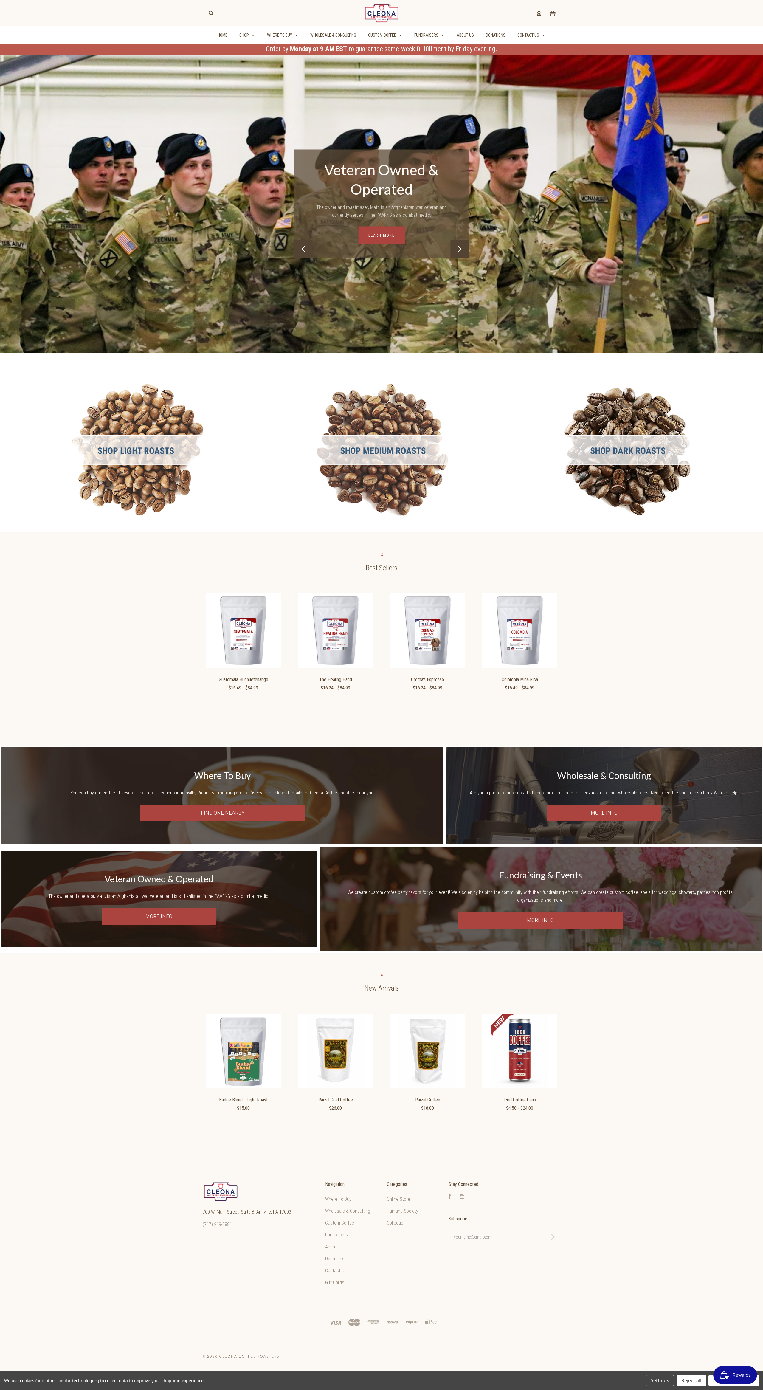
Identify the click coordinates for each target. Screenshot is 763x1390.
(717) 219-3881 (217, 1224)
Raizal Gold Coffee (335, 1100)
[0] (553, 13)
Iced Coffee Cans (519, 1100)
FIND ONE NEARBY (222, 812)
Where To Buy (280, 35)
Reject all (691, 1380)
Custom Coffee (382, 35)
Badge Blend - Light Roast (243, 1100)
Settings (660, 1380)
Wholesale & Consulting (333, 35)
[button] (137, 449)
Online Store (398, 1199)
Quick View (243, 630)
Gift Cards (334, 1282)
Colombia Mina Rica (520, 679)
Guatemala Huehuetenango (243, 679)
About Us (465, 35)
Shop (244, 35)
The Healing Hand (335, 679)
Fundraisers (426, 35)
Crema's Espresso (427, 679)
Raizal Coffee (427, 1100)
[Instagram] (462, 1197)
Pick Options (243, 704)
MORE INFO (381, 229)
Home (222, 35)
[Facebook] (450, 1197)
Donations (495, 35)
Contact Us (528, 35)
